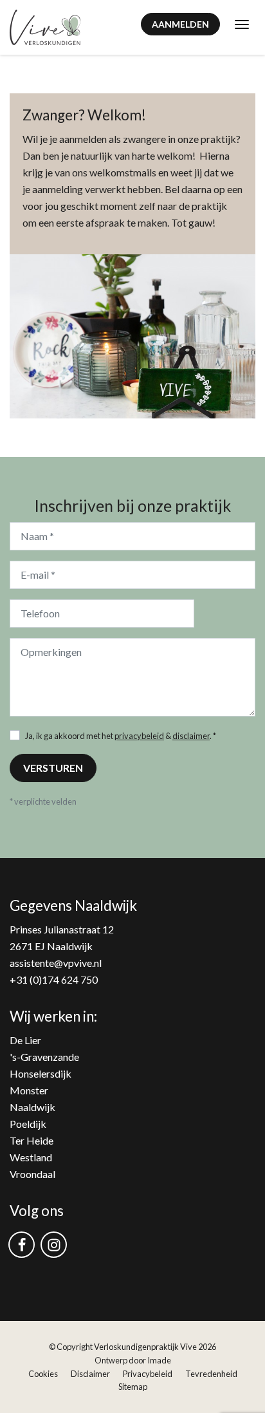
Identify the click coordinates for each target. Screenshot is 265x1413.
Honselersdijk (40, 1073)
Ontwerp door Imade (133, 1360)
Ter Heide (31, 1140)
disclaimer (191, 736)
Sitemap (132, 1386)
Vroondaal (32, 1174)
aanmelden (180, 24)
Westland (31, 1157)
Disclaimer (90, 1374)
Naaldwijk (32, 1107)
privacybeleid (139, 736)
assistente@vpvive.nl (56, 963)
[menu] (241, 23)
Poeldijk (28, 1124)
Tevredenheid (211, 1374)
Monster (29, 1090)
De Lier (25, 1040)
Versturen (53, 768)
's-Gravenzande (44, 1057)
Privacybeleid (147, 1374)
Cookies (43, 1374)
